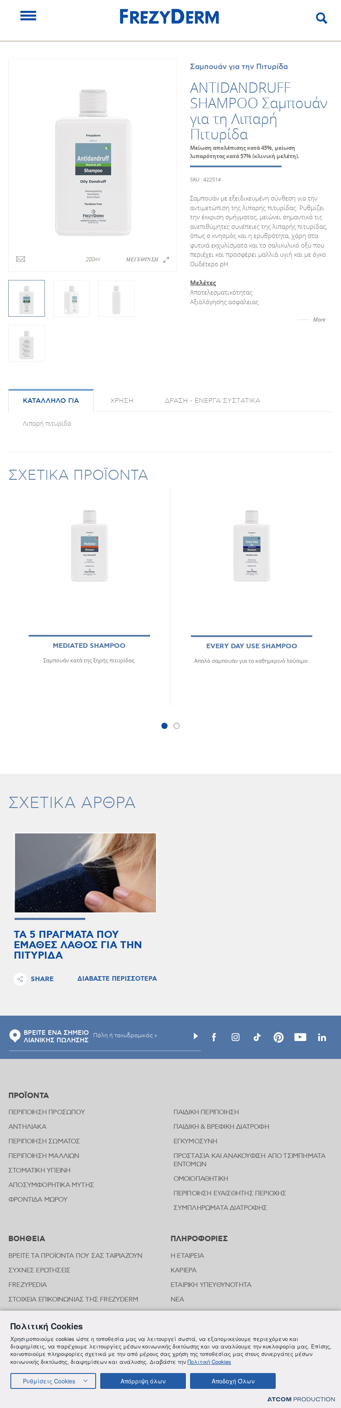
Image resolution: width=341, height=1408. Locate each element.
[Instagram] (235, 1037)
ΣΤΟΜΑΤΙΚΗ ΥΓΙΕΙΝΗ (39, 1171)
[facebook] (214, 1037)
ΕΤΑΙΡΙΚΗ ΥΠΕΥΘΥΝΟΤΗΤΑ (210, 1285)
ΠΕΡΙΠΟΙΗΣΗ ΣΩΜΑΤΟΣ (44, 1141)
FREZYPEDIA (27, 1285)
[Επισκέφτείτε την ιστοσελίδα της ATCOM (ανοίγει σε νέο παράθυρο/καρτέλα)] (301, 1399)
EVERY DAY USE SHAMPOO (251, 646)
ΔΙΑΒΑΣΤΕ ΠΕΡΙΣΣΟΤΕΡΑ (117, 979)
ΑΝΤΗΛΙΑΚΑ (27, 1127)
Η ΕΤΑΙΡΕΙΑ (187, 1256)
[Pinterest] (279, 1037)
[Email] (20, 259)
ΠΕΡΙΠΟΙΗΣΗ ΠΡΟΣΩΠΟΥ (46, 1112)
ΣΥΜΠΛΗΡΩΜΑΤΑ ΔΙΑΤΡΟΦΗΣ (220, 1208)
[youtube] (300, 1037)
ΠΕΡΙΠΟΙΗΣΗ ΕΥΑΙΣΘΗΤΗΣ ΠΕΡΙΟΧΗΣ (230, 1193)
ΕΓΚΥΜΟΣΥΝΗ (195, 1141)
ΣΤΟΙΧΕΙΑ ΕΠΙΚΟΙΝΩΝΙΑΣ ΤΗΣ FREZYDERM (73, 1300)
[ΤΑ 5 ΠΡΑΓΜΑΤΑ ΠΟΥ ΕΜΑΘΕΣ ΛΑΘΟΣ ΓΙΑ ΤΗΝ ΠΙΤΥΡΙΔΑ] (85, 872)
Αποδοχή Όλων (233, 1381)
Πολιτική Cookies (209, 1362)
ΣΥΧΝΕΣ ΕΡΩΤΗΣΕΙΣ (39, 1270)
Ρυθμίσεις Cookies (49, 1381)
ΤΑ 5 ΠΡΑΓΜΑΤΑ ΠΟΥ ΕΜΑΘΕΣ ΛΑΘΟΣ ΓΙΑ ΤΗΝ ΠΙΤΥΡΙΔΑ (78, 945)
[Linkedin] (322, 1037)
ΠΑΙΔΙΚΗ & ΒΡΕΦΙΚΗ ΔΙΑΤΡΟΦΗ (221, 1127)
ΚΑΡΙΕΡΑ (183, 1270)
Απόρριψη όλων (143, 1381)
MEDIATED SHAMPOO (89, 646)
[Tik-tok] (257, 1037)
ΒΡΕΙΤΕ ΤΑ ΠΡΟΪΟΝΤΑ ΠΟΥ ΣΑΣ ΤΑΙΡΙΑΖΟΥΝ (75, 1256)
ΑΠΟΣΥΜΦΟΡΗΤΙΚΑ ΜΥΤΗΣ (51, 1185)
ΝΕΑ (177, 1300)
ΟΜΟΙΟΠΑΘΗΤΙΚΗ (200, 1179)
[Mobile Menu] (28, 15)
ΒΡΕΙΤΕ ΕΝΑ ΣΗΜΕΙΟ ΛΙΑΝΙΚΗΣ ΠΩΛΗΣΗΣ (56, 1036)
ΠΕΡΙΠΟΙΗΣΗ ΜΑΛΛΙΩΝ (43, 1156)
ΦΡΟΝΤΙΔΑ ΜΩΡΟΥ (37, 1200)
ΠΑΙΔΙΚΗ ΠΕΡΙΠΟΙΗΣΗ (206, 1112)
